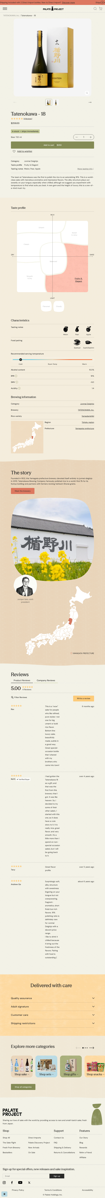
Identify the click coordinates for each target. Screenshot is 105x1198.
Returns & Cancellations (64, 1152)
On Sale (31, 1152)
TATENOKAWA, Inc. (86, 410)
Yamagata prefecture (84, 428)
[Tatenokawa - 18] (52, 57)
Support (59, 1130)
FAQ (55, 1142)
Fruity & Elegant (79, 279)
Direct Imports (34, 1137)
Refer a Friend (85, 1152)
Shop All (6, 1137)
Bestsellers (7, 1152)
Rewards (83, 1147)
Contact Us (59, 1137)
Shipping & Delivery (62, 1147)
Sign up (57, 1176)
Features (84, 1130)
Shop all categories (23, 1087)
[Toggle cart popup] (100, 8)
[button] (52, 119)
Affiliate (82, 1157)
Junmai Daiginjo (87, 404)
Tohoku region (88, 422)
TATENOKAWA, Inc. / (12, 15)
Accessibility (87, 1190)
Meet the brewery (23, 491)
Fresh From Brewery (11, 1147)
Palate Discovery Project (39, 1142)
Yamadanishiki (88, 416)
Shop (6, 1130)
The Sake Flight (9, 1142)
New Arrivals (33, 1147)
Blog (81, 1142)
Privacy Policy (18, 1190)
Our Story (83, 1137)
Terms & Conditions (53, 1190)
